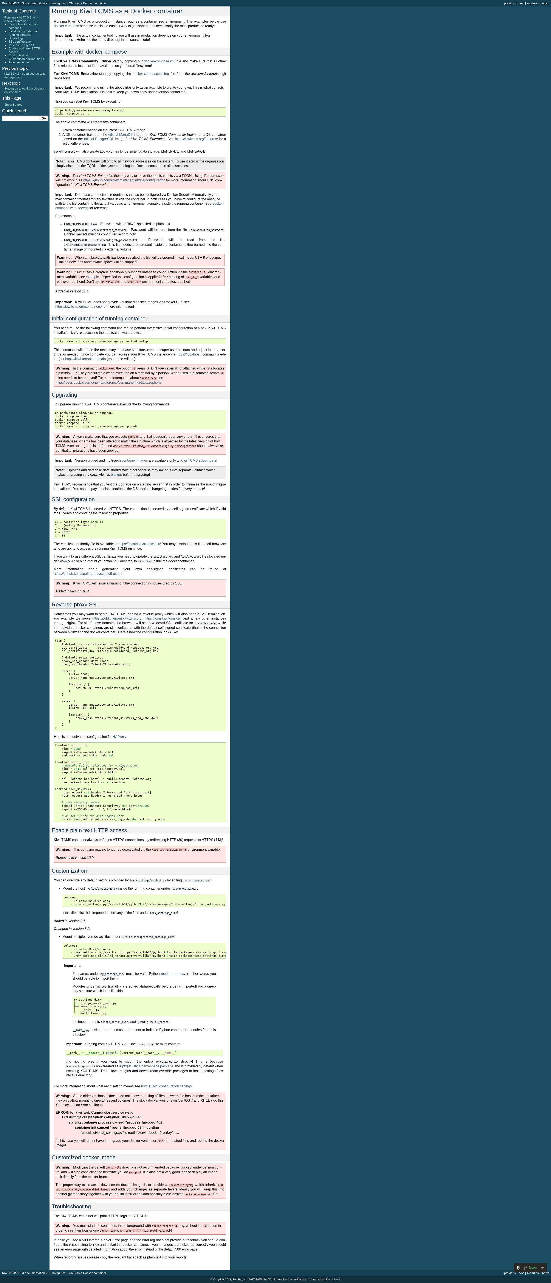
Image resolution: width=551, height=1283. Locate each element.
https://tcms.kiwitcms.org (162, 618)
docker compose (66, 26)
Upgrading (16, 38)
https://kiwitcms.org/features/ (196, 139)
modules (533, 3)
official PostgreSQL (99, 139)
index (545, 3)
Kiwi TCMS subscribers (198, 460)
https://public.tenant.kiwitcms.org (117, 618)
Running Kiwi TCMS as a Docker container (77, 3)
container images (135, 460)
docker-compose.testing (151, 74)
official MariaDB (120, 134)
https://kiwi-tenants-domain (85, 359)
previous (510, 3)
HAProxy (119, 737)
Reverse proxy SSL (22, 45)
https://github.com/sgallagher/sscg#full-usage (88, 573)
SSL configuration (21, 41)
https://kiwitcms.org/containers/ (78, 306)
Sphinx (329, 1279)
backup (116, 474)
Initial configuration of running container (23, 32)
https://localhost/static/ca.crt (139, 544)
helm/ (102, 40)
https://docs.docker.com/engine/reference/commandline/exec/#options (108, 382)
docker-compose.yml (159, 61)
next (521, 3)
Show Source (13, 104)
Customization (18, 55)
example (92, 277)
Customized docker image (26, 58)
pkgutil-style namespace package (147, 1066)
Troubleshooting (20, 62)
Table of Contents (19, 11)
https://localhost (188, 354)
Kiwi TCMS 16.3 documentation (23, 3)
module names (172, 973)
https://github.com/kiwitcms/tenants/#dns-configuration (124, 180)
